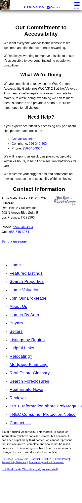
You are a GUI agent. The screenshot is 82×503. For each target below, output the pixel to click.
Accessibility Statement (14, 462)
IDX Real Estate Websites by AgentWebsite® (30, 469)
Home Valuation (25, 289)
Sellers (16, 331)
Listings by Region (27, 339)
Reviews (18, 397)
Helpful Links (22, 348)
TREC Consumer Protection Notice (43, 414)
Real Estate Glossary (30, 372)
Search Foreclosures (29, 381)
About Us (18, 306)
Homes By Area (24, 314)
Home (15, 264)
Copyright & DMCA (41, 459)
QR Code (7, 459)
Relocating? (21, 356)
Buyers (16, 323)
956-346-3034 (23, 227)
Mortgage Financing (29, 364)
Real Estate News (26, 389)
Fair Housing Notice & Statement (46, 462)
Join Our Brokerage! (29, 298)
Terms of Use (21, 459)
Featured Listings (26, 273)
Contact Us (20, 422)
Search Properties (27, 281)
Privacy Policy (61, 459)
